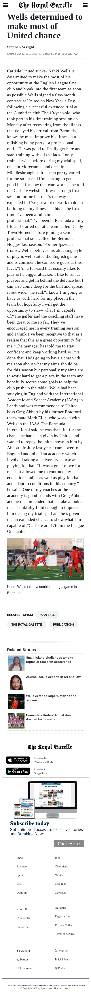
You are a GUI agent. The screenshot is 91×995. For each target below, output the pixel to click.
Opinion (22, 892)
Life (19, 884)
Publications (63, 624)
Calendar (60, 884)
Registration (62, 916)
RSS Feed (63, 959)
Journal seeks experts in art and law (53, 677)
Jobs (57, 857)
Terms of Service (65, 934)
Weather (60, 875)
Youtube (62, 951)
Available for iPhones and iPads (43, 760)
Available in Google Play (40, 771)
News (20, 857)
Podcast (62, 968)
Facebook (24, 951)
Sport (20, 875)
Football (47, 615)
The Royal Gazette (26, 624)
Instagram (25, 968)
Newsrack (60, 892)
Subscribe (22, 927)
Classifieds (61, 866)
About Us (22, 909)
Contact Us (23, 918)
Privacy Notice (64, 925)
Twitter (23, 959)
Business (22, 866)
